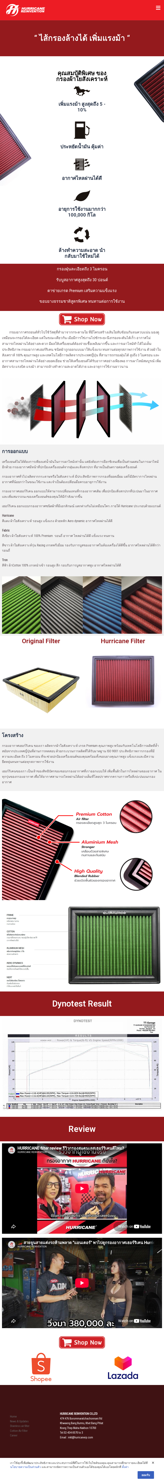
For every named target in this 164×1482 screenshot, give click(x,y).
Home (13, 1416)
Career (13, 1435)
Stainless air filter (19, 1426)
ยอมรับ (146, 1475)
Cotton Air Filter (19, 1430)
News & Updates (19, 1421)
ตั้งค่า (125, 1467)
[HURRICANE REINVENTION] (25, 10)
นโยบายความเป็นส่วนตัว (25, 1467)
